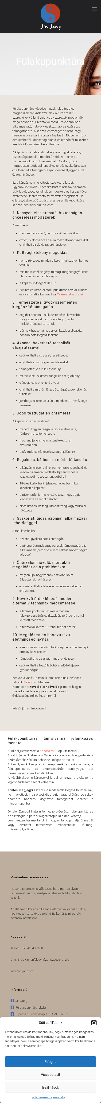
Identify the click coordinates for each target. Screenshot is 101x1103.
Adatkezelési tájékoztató (48, 1097)
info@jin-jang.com (23, 971)
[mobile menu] (95, 9)
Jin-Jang (20, 1000)
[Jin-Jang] (50, 16)
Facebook (29, 682)
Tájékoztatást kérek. (70, 294)
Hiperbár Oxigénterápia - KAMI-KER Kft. (41, 1014)
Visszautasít (50, 1074)
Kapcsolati (47, 751)
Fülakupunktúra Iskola (30, 1007)
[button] (94, 1022)
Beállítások (50, 1087)
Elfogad (50, 1062)
